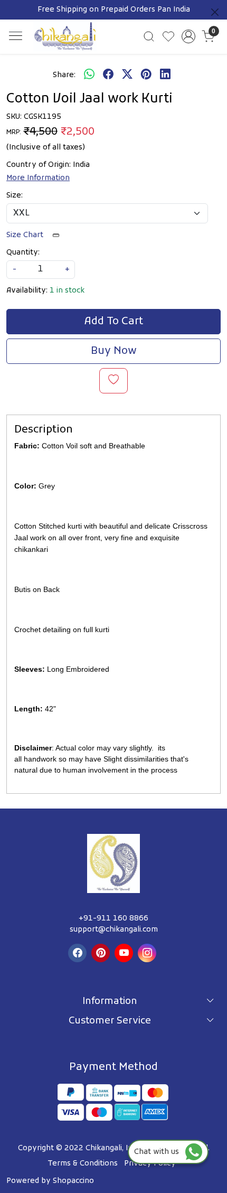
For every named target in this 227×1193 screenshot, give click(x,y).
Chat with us (159, 1152)
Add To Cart (113, 321)
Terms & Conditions (83, 1164)
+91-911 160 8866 (113, 919)
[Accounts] (188, 36)
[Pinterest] (101, 953)
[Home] (65, 36)
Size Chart (25, 235)
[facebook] (108, 75)
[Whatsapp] (89, 75)
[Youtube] (125, 953)
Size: (14, 196)
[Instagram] (148, 953)
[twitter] (127, 75)
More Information (38, 178)
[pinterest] (146, 75)
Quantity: (23, 253)
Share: (64, 75)
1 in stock (67, 291)
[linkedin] (165, 75)
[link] (149, 36)
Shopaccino (73, 1181)
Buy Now (114, 351)
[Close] (215, 12)
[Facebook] (78, 953)
